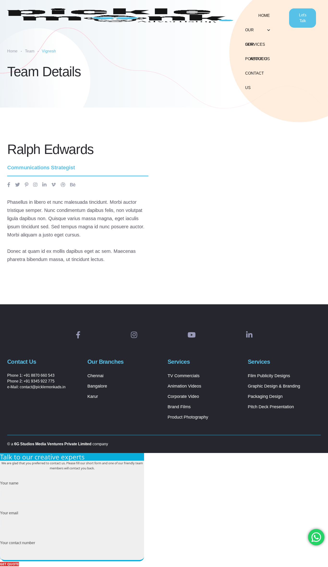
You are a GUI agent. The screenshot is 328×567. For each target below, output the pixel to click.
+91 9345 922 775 (39, 381)
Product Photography (188, 417)
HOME (264, 15)
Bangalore (97, 386)
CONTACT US (254, 76)
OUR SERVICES (255, 32)
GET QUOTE (9, 564)
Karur (92, 396)
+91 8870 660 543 (39, 375)
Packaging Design (265, 396)
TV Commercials (184, 375)
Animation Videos (184, 386)
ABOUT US (260, 59)
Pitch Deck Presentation (271, 406)
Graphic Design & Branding (274, 386)
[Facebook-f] (78, 335)
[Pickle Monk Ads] (120, 15)
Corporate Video (183, 396)
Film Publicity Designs (269, 375)
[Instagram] (134, 335)
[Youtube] (191, 335)
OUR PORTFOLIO (256, 47)
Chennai (95, 375)
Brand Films (179, 406)
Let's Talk (302, 18)
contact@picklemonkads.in (43, 387)
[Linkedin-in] (249, 335)
